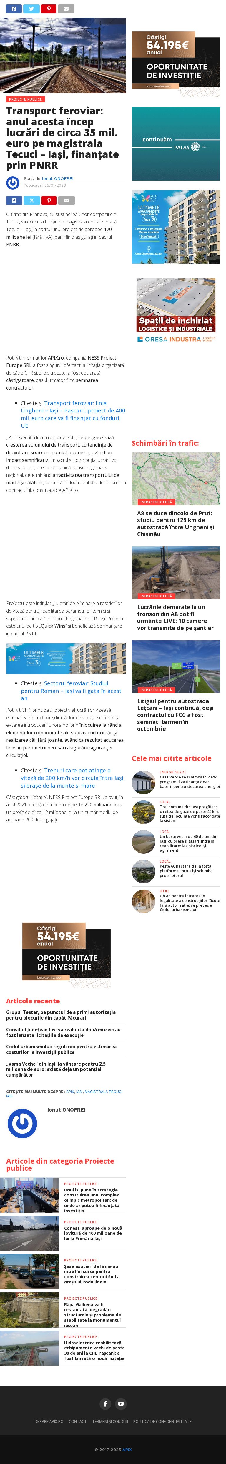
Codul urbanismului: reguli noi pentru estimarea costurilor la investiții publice (61, 1049)
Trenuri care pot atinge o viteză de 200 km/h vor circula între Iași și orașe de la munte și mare (72, 777)
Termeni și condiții (110, 1421)
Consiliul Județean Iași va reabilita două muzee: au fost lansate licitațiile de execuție (63, 1032)
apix (70, 1091)
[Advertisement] (66, 304)
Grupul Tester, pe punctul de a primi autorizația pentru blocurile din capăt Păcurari (61, 1015)
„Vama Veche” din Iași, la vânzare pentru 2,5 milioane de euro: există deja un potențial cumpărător (56, 1069)
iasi (79, 1091)
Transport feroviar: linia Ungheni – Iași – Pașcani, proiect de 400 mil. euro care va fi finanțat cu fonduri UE (73, 414)
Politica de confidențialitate (162, 1421)
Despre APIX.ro (49, 1421)
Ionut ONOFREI (58, 178)
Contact (78, 1421)
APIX (127, 1449)
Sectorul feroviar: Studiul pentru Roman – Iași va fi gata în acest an (71, 690)
